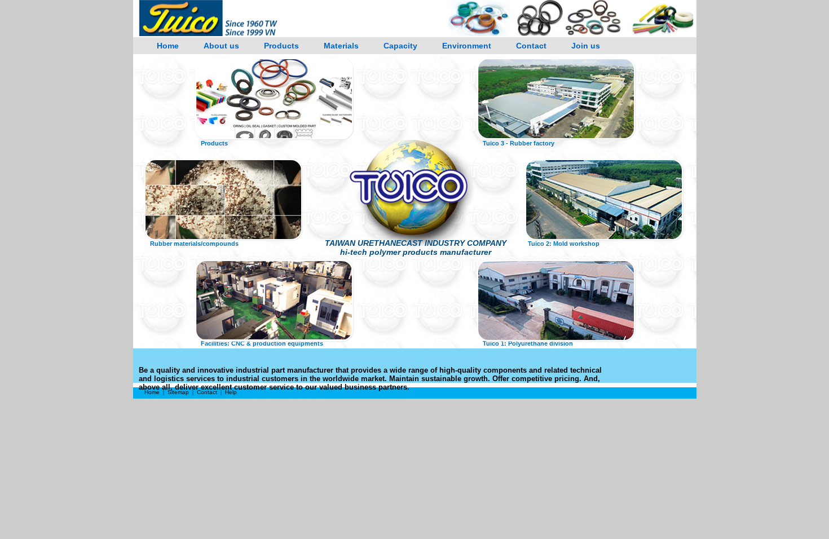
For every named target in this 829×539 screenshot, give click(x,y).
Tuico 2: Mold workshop (563, 243)
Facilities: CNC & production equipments (262, 343)
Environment (466, 45)
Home (168, 45)
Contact (531, 45)
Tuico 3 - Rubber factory (518, 143)
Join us (585, 45)
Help (231, 392)
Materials (341, 45)
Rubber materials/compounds (194, 243)
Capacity (400, 45)
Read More (273, 113)
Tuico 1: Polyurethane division (528, 343)
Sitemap (178, 392)
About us (221, 45)
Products (281, 45)
